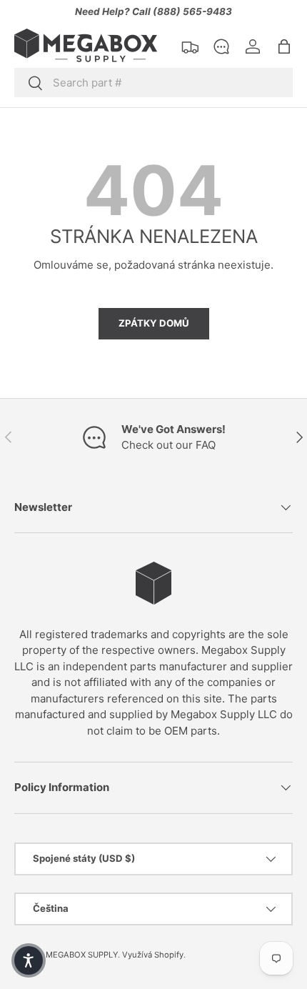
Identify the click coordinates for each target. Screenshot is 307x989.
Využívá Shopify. (154, 955)
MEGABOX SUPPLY (82, 955)
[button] (284, 46)
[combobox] (153, 82)
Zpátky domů (154, 323)
